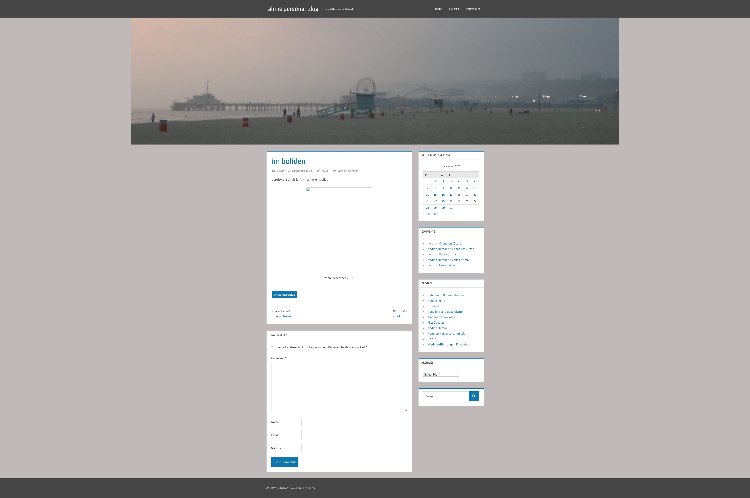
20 (474, 194)
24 (451, 201)
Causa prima (447, 254)
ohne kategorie (284, 294)
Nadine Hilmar (437, 249)
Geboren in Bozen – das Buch (447, 295)
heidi (324, 170)
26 (466, 201)
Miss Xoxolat (436, 322)
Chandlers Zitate (450, 243)
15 (435, 194)
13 (474, 188)
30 (443, 208)
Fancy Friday (447, 265)
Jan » (436, 213)
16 (443, 194)
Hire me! (433, 306)
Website (276, 448)
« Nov (426, 213)
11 (459, 188)
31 (451, 208)
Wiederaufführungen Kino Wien (448, 344)
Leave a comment (349, 170)
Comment (278, 358)
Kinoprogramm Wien (441, 317)
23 (443, 201)
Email (275, 435)
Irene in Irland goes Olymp (445, 311)
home (438, 9)
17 (451, 194)
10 (451, 188)
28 (427, 208)
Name (275, 422)
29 (435, 208)
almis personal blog (293, 8)
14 (427, 194)
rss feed (454, 9)
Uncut (432, 339)
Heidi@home (436, 301)
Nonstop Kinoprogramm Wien (447, 333)
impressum (473, 9)
